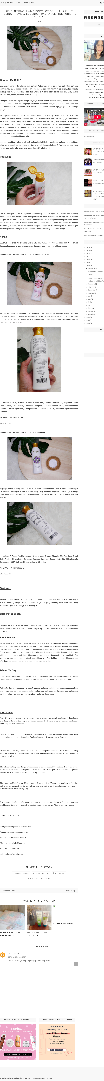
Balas (76, 963)
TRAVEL (18, 3)
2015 (88, 320)
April (89, 305)
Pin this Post (60, 873)
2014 (88, 323)
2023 (88, 247)
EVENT (33, 3)
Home (2, 3)
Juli (89, 296)
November (91, 284)
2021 (88, 253)
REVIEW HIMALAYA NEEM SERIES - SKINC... (37, 934)
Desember (91, 268)
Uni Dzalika (13, 954)
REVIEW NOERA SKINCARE (64, 924)
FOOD (26, 3)
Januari (90, 314)
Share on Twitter (42, 873)
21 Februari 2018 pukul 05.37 (17, 957)
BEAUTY (10, 3)
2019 (88, 259)
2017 (88, 265)
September (91, 290)
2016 (88, 317)
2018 (88, 262)
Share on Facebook (22, 873)
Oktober (91, 287)
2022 (88, 250)
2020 (88, 256)
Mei (89, 302)
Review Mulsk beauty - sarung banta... (11, 934)
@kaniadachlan (89, 136)
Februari (90, 311)
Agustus (91, 293)
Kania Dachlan (32, 1078)
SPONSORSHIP (45, 879)
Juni (89, 299)
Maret (90, 308)
